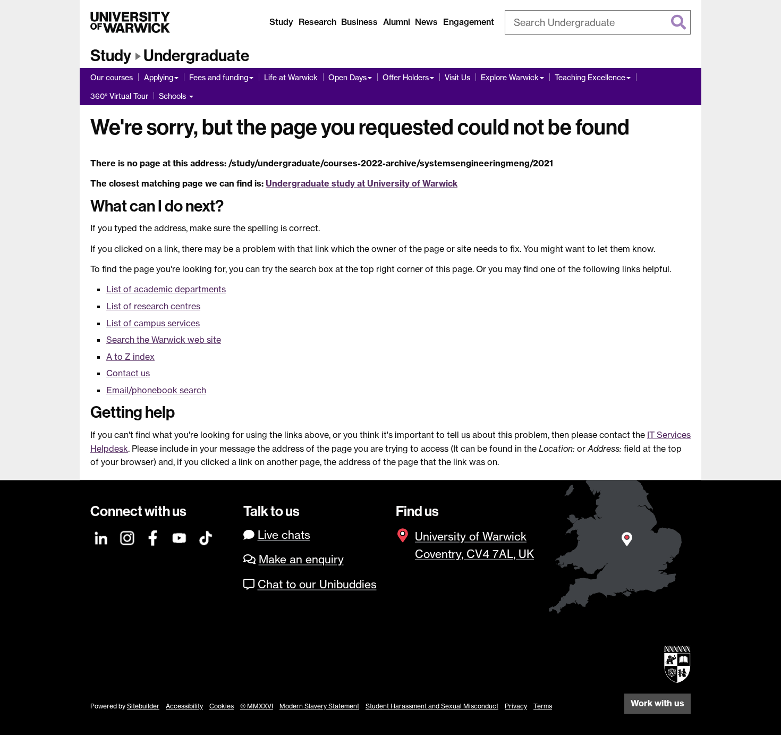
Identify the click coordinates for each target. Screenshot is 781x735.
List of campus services (153, 323)
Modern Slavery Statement (319, 706)
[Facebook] (153, 536)
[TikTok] (205, 536)
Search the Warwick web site (163, 339)
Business (359, 21)
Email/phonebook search (156, 390)
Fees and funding (218, 77)
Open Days (347, 77)
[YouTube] (179, 536)
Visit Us (457, 77)
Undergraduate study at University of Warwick (361, 183)
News (426, 21)
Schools (173, 95)
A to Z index (130, 356)
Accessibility (184, 706)
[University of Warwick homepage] (130, 22)
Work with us (657, 703)
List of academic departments (166, 289)
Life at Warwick (291, 77)
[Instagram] (127, 536)
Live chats (284, 535)
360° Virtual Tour (119, 95)
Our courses (111, 77)
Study (281, 21)
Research (317, 21)
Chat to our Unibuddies (317, 584)
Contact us (128, 373)
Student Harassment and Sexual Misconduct (432, 706)
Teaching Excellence (590, 77)
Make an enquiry (301, 559)
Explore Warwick (510, 77)
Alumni (396, 21)
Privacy (516, 706)
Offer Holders (406, 77)
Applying (158, 77)
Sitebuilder (143, 706)
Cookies (221, 706)
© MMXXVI (256, 706)
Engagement (468, 21)
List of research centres (153, 306)
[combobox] (598, 22)
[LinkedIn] (101, 536)
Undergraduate (196, 55)
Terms (542, 706)
